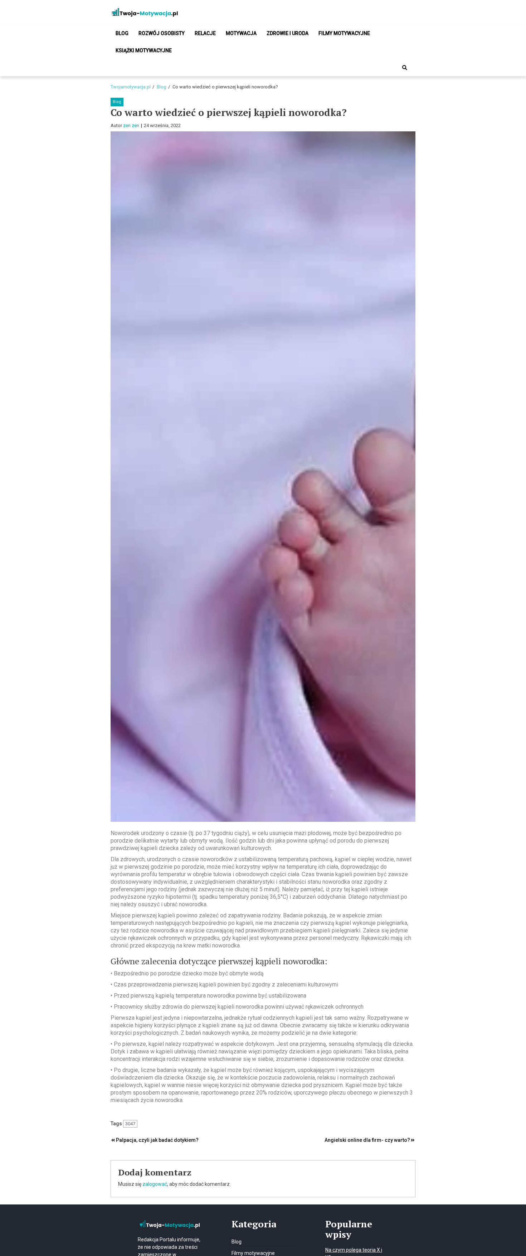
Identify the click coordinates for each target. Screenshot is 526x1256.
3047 (130, 1123)
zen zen (131, 125)
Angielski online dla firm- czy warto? (367, 1140)
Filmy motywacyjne (344, 33)
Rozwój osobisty (161, 33)
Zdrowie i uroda (287, 33)
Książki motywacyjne (144, 50)
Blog (122, 33)
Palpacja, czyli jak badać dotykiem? (157, 1140)
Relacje (205, 33)
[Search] (404, 67)
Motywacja (241, 33)
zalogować (154, 1184)
